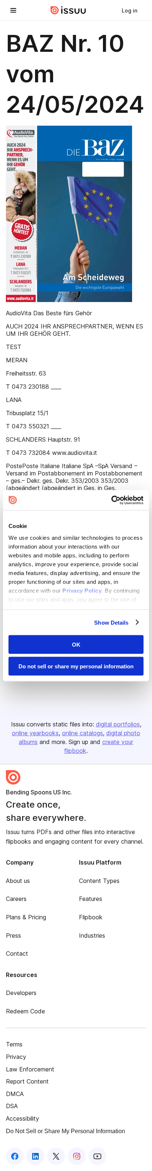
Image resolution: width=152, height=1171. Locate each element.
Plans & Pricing (26, 917)
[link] (129, 10)
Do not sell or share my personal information (76, 666)
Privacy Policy (81, 590)
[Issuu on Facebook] (15, 1156)
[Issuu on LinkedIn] (35, 1156)
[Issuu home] (68, 10)
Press (13, 935)
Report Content (27, 1081)
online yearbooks (35, 733)
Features (90, 898)
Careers (16, 898)
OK (76, 645)
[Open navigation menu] (13, 10)
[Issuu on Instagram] (77, 1156)
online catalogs (82, 733)
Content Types (99, 880)
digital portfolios (118, 724)
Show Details (111, 622)
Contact (17, 953)
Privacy (16, 1056)
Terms (14, 1044)
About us (18, 880)
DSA (12, 1106)
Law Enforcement (30, 1069)
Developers (21, 992)
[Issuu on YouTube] (97, 1156)
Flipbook (91, 917)
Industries (92, 935)
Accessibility (22, 1118)
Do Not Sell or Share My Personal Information (65, 1131)
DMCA (15, 1094)
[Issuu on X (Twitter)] (56, 1156)
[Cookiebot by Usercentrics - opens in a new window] (111, 500)
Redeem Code (25, 1011)
